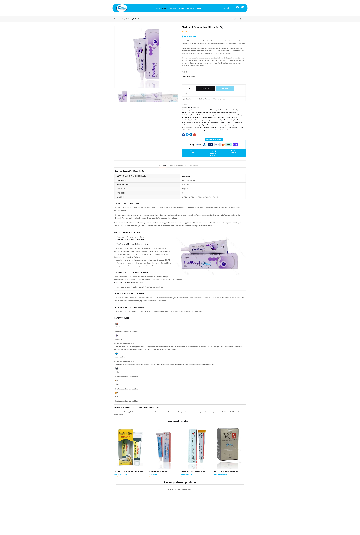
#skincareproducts (219, 125)
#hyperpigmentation (210, 120)
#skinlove (206, 127)
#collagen (199, 112)
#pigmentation (238, 122)
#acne (187, 110)
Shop (123, 19)
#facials (184, 117)
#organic (229, 122)
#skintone (223, 127)
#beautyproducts (237, 110)
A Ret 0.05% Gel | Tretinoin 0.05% (193, 471)
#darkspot (224, 112)
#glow (205, 117)
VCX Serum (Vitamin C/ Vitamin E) (226, 471)
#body (184, 112)
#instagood (221, 120)
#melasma (197, 122)
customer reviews (195, 32)
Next (241, 19)
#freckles (198, 117)
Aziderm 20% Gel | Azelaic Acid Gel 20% (128, 471)
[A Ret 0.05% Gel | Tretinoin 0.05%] (196, 448)
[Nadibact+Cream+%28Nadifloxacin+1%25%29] (187, 134)
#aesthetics (203, 110)
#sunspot (235, 127)
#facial (231, 115)
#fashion (191, 117)
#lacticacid (237, 120)
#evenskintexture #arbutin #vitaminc (202, 115)
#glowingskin (212, 117)
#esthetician (185, 115)
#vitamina (201, 130)
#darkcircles (216, 112)
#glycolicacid (222, 117)
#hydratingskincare (196, 120)
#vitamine (209, 130)
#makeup (190, 122)
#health (234, 117)
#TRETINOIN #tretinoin (189, 130)
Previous (235, 19)
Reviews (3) (194, 165)
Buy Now (225, 88)
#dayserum (232, 112)
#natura (204, 122)
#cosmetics (207, 112)
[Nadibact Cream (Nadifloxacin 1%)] (183, 134)
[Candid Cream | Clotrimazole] (163, 448)
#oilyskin (222, 122)
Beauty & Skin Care (134, 19)
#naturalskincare (213, 122)
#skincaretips (198, 127)
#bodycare (191, 112)
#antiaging (221, 110)
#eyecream (218, 115)
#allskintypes (212, 110)
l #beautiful (225, 130)
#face (225, 115)
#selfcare (185, 125)
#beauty (228, 110)
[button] (214, 139)
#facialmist (237, 115)
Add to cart (205, 88)
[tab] (164, 165)
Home (116, 19)
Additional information (178, 165)
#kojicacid (229, 120)
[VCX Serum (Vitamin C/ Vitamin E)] (230, 448)
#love (183, 122)
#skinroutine (214, 127)
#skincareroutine (187, 127)
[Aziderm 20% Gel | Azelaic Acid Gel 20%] (130, 448)
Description (162, 165)
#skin (191, 125)
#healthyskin (185, 120)
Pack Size (185, 72)
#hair (229, 117)
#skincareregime (231, 125)
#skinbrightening (199, 125)
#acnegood (194, 110)
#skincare (209, 125)
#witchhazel (217, 130)
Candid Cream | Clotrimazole (158, 471)
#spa (229, 127)
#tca (241, 127)
